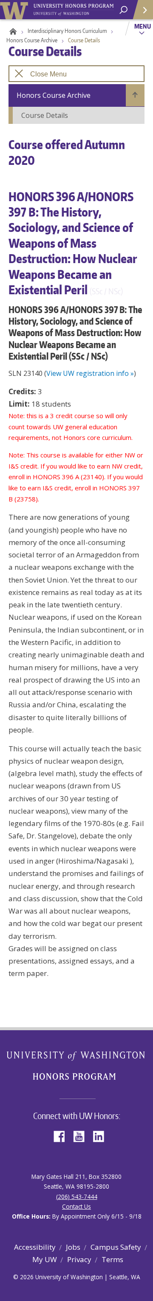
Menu (142, 26)
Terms (112, 1259)
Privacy (79, 1259)
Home (11, 30)
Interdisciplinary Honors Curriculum (67, 30)
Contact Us (76, 1206)
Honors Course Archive (31, 40)
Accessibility (35, 1247)
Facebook (62, 1135)
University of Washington (15, 9)
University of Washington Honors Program (73, 10)
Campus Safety (116, 1247)
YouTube (82, 1135)
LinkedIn (101, 1135)
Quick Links (142, 9)
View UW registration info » (90, 373)
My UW (44, 1259)
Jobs (73, 1247)
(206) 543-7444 (76, 1197)
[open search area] (123, 10)
